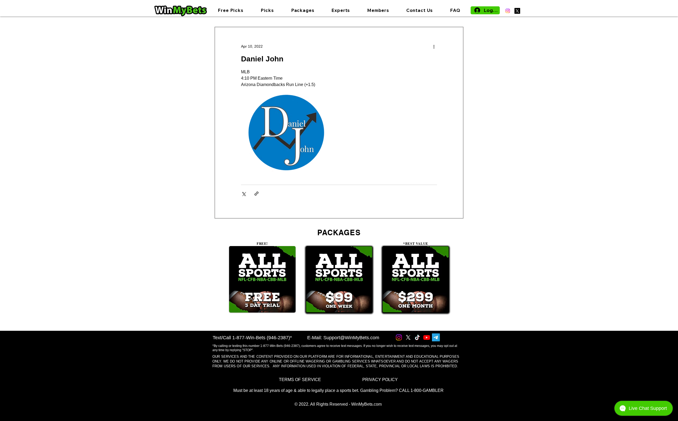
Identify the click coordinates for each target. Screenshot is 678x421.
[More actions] (434, 46)
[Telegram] (436, 337)
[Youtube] (427, 337)
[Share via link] (256, 193)
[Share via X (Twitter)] (243, 193)
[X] (517, 11)
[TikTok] (417, 337)
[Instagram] (508, 11)
